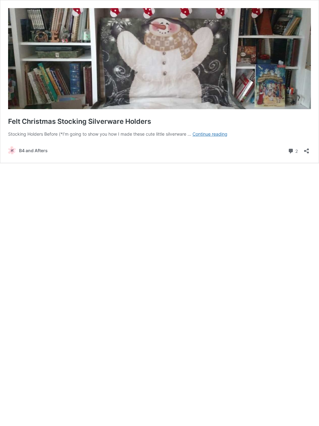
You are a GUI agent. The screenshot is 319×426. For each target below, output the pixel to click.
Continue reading (210, 134)
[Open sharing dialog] (306, 149)
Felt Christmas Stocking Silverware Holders (79, 121)
